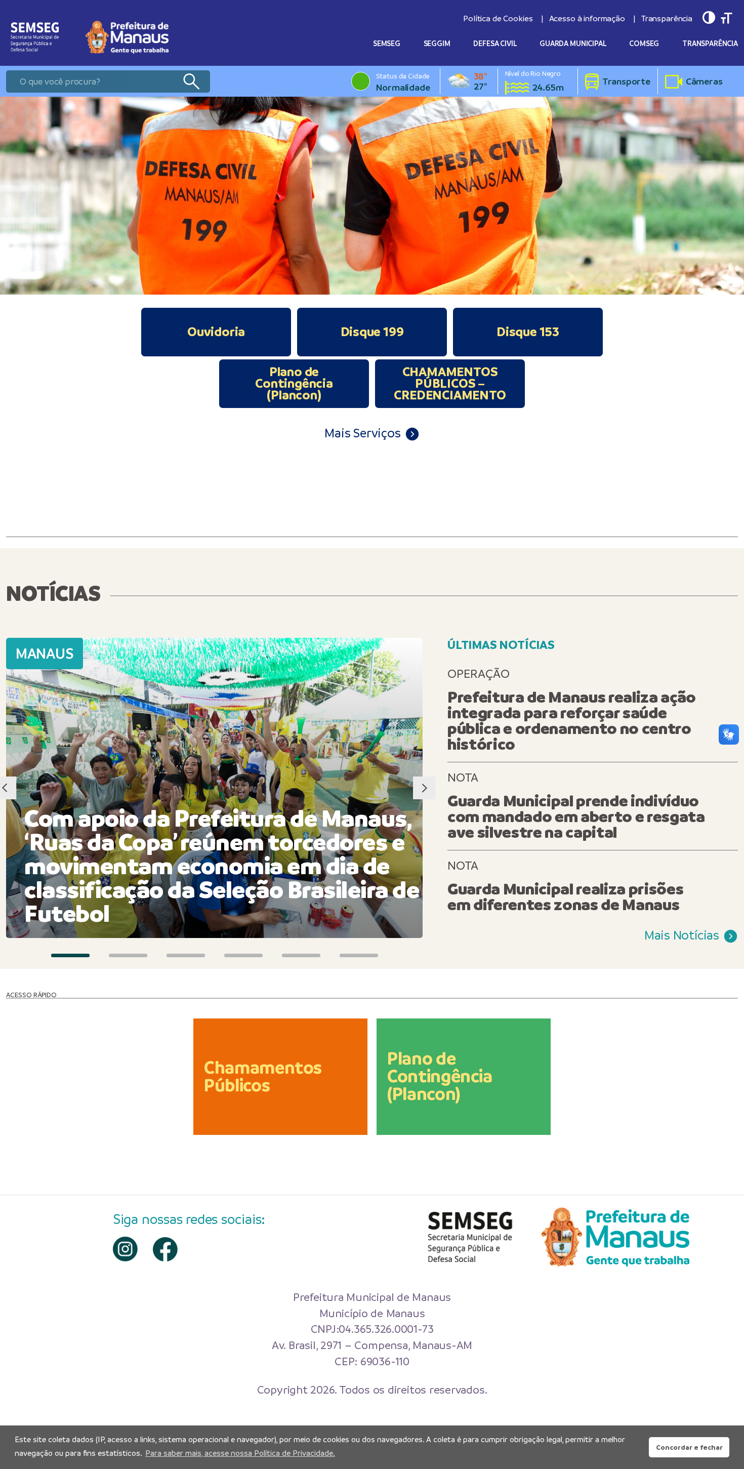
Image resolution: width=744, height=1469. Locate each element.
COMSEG (644, 43)
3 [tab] (186, 955)
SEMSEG (386, 43)
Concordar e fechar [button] (689, 1447)
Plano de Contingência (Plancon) (294, 383)
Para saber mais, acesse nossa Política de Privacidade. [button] (240, 1453)
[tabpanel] (372, 195)
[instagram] (125, 1249)
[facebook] (165, 1249)
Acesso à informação (587, 18)
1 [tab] (70, 955)
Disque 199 (372, 331)
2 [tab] (128, 955)
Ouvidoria (216, 331)
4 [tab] (243, 955)
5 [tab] (301, 955)
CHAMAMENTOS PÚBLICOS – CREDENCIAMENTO (450, 383)
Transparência (666, 18)
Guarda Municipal (573, 43)
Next (423, 788)
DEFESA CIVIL (494, 43)
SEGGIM (437, 43)
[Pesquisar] (191, 81)
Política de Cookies (497, 18)
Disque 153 (528, 331)
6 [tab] (359, 955)
